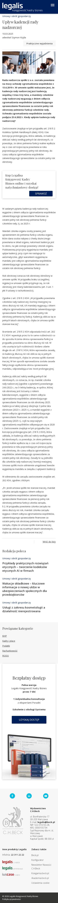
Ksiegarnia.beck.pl (40, 873)
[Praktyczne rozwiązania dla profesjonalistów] (22, 7)
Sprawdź (41, 193)
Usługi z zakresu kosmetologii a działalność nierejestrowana (23, 609)
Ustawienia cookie (40, 882)
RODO (5, 655)
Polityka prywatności (11, 899)
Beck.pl (35, 855)
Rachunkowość (9, 650)
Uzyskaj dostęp (29, 719)
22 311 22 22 (17, 854)
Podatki (6, 645)
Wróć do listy (49, 541)
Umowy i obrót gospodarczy (16, 16)
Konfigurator (37, 859)
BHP (4, 635)
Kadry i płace (8, 640)
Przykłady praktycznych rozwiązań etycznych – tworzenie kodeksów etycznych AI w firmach (25, 566)
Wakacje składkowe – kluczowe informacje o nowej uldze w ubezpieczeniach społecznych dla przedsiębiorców (24, 589)
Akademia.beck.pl (40, 878)
